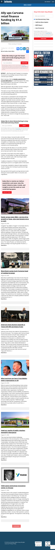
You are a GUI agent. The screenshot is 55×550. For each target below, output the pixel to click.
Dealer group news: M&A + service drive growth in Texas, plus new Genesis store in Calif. (15, 219)
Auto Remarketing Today (42, 19)
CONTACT (38, 545)
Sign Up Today (7, 192)
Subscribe (24, 62)
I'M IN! (24, 125)
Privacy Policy (24, 66)
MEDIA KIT (38, 542)
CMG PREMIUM (47, 1)
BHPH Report (38, 25)
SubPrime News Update (41, 22)
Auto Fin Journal (39, 28)
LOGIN (53, 1)
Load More (16, 526)
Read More (4, 245)
